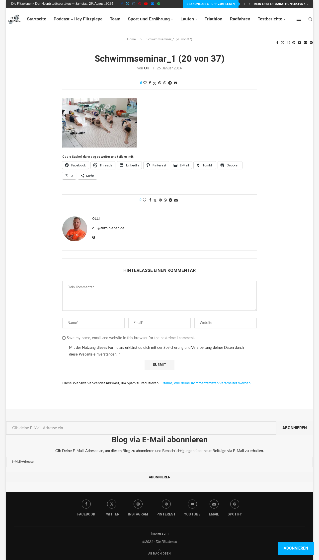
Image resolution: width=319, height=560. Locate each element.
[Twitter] (127, 4)
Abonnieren (294, 427)
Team (115, 19)
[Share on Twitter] (154, 83)
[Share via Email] (175, 83)
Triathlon (213, 19)
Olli (146, 68)
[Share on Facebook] (150, 83)
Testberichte (270, 19)
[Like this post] (145, 83)
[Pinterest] (139, 4)
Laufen (187, 19)
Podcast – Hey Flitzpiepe (78, 19)
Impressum (159, 533)
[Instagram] (133, 4)
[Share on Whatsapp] (164, 83)
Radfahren (240, 19)
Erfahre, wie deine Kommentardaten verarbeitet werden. (205, 383)
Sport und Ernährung (149, 19)
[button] (244, 4)
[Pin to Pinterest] (159, 83)
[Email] (152, 4)
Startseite (36, 19)
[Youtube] (146, 4)
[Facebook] (122, 4)
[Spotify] (158, 4)
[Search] (310, 19)
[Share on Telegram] (170, 83)
